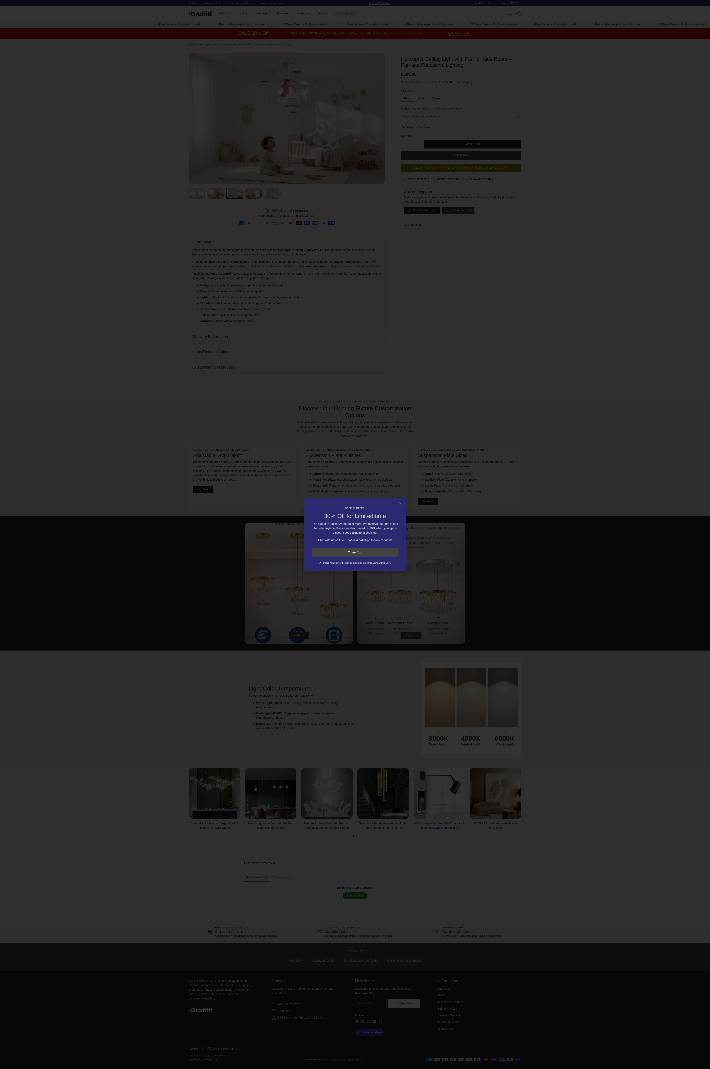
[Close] (400, 503)
